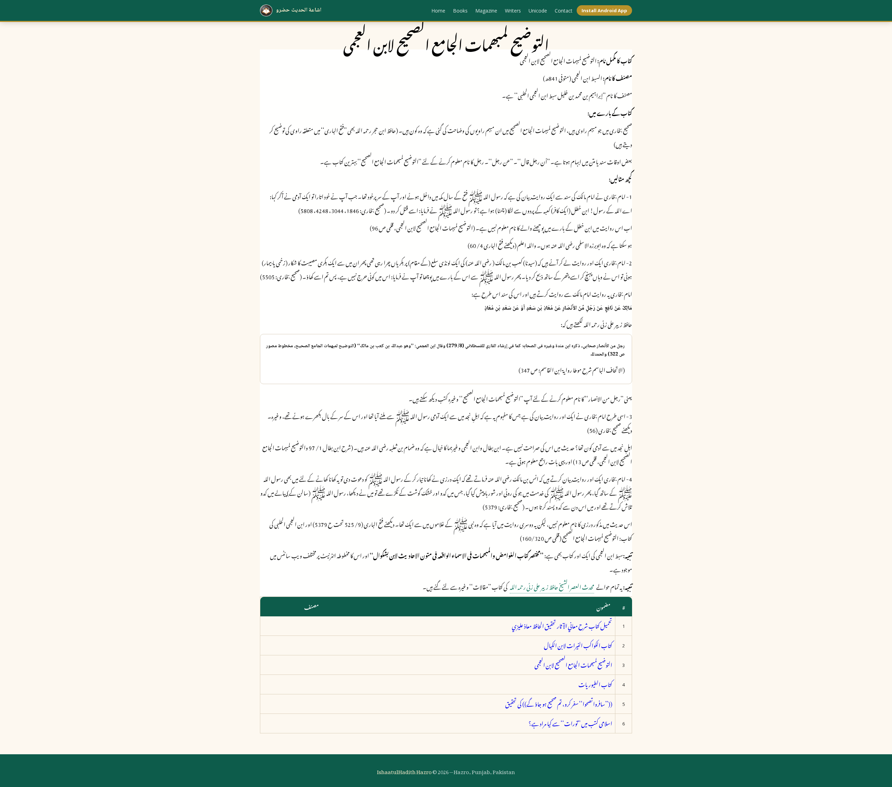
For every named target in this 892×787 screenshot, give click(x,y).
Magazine (486, 10)
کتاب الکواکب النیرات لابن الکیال (578, 645)
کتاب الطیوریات (595, 684)
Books (460, 10)
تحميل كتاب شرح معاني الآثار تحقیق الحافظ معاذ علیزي (562, 625)
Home (438, 10)
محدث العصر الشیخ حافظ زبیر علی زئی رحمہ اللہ (552, 586)
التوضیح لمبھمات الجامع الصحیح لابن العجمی (573, 664)
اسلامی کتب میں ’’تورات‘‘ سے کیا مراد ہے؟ (570, 723)
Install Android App (604, 10)
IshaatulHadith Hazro (404, 770)
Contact (563, 10)
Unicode (538, 10)
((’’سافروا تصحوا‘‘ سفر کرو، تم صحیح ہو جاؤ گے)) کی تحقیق (558, 703)
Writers (513, 10)
